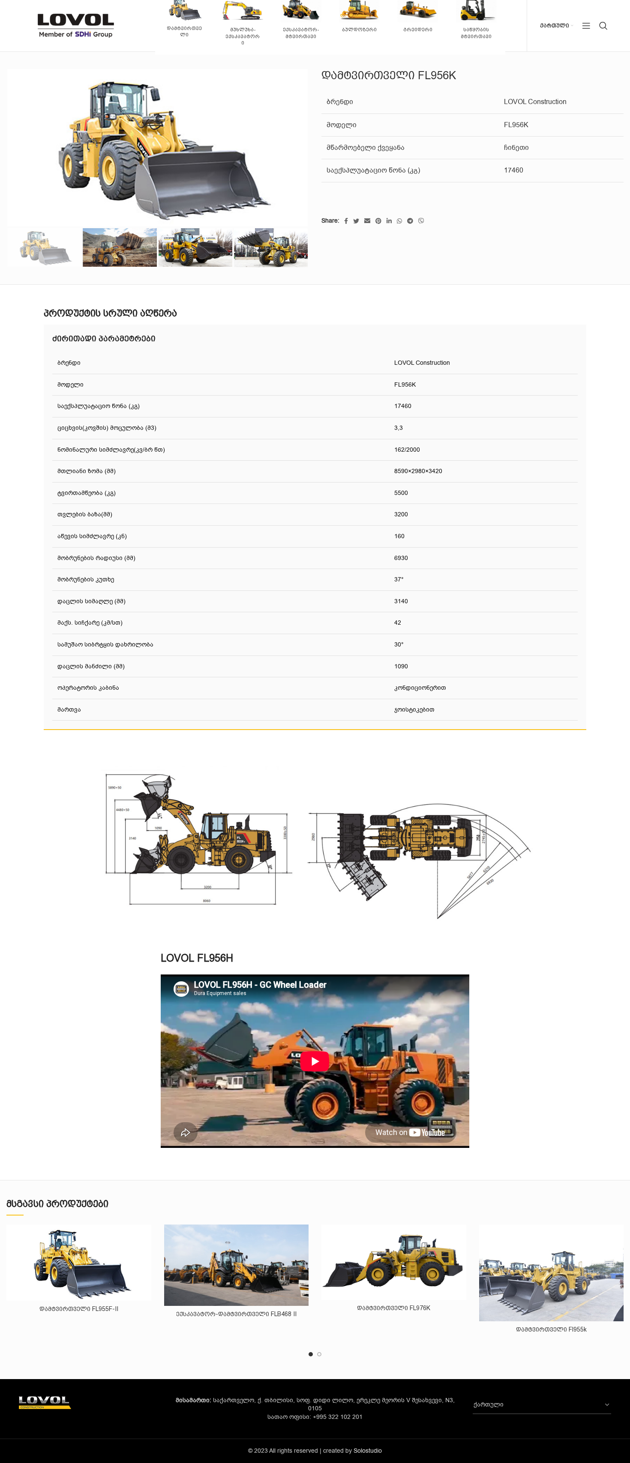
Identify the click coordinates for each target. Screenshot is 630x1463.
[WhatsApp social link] (399, 220)
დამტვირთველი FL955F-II (78, 1308)
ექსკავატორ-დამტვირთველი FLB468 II (236, 1314)
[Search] (603, 25)
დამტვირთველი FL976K (393, 1308)
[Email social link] (367, 220)
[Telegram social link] (410, 220)
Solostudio (368, 1451)
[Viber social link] (421, 220)
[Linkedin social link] (389, 220)
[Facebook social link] (346, 220)
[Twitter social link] (356, 220)
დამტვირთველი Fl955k (551, 1329)
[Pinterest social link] (378, 220)
